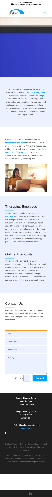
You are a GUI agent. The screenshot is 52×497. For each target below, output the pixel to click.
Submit (39, 378)
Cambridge (39, 96)
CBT (8, 239)
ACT (8, 242)
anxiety (42, 149)
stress (23, 152)
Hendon (30, 92)
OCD (18, 152)
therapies (19, 111)
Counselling (20, 242)
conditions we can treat (15, 143)
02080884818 (26, 428)
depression (10, 152)
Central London (25, 96)
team (32, 261)
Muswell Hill (13, 96)
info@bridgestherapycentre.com (26, 425)
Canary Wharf (40, 92)
